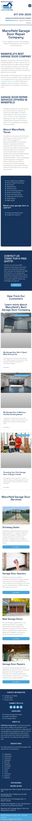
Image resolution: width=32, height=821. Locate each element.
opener (5, 116)
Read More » (6, 367)
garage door (23, 114)
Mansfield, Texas (10, 81)
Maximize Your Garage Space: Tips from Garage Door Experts (15, 809)
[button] (29, 5)
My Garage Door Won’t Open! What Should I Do (15, 353)
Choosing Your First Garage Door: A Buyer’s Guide (14, 473)
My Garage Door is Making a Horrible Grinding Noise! (14, 413)
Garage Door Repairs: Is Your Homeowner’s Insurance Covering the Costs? (16, 804)
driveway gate (14, 116)
